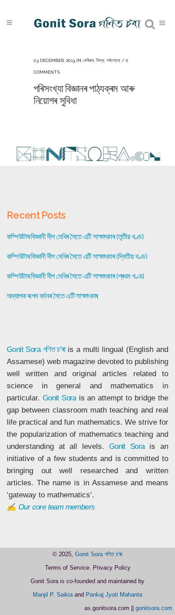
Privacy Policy (112, 567)
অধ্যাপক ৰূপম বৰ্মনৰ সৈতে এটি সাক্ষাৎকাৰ (52, 295)
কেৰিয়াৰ (88, 60)
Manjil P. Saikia (53, 594)
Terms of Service (67, 567)
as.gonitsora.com (106, 608)
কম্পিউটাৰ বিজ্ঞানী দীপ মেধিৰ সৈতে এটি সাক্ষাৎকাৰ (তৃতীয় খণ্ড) (75, 236)
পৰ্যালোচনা (113, 60)
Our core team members (56, 507)
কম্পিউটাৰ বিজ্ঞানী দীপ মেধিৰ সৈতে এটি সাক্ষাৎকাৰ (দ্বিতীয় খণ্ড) (77, 256)
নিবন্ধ (100, 60)
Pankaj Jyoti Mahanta (114, 594)
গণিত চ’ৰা (54, 349)
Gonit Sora (23, 349)
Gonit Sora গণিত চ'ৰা (98, 554)
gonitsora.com (154, 608)
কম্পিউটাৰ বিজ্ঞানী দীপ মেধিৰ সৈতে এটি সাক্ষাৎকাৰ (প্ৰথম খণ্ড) (75, 276)
